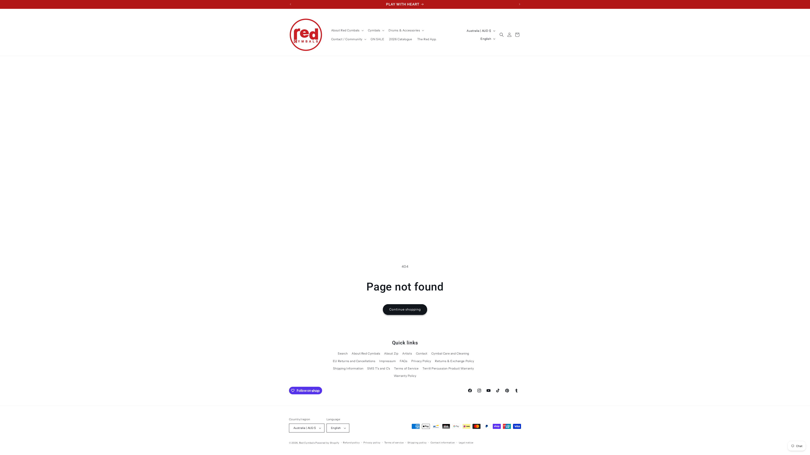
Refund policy (351, 442)
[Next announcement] (519, 4)
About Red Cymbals (366, 353)
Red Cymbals (307, 442)
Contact (421, 353)
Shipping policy (417, 442)
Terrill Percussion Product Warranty (448, 368)
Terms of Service (406, 368)
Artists (407, 353)
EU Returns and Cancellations (354, 361)
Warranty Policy (405, 376)
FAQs (403, 361)
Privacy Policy (421, 361)
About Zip (391, 353)
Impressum (387, 361)
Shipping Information (348, 368)
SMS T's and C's (378, 368)
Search (343, 353)
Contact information (443, 442)
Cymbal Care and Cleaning (450, 353)
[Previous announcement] (290, 4)
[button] (347, 30)
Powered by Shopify (327, 442)
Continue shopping (405, 309)
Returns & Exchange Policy (454, 361)
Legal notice (466, 442)
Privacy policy (372, 442)
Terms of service (394, 442)
